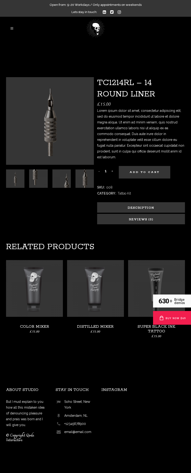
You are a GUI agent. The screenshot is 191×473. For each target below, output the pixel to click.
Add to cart (145, 172)
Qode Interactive (20, 438)
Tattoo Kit (124, 193)
